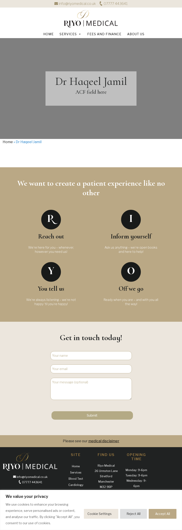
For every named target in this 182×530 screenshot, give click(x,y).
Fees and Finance (104, 34)
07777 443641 (115, 4)
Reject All (133, 514)
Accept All (162, 514)
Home (48, 34)
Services (68, 34)
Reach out (51, 236)
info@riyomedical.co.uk (77, 4)
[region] (91, 510)
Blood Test (76, 478)
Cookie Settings (99, 514)
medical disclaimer (103, 441)
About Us (135, 34)
